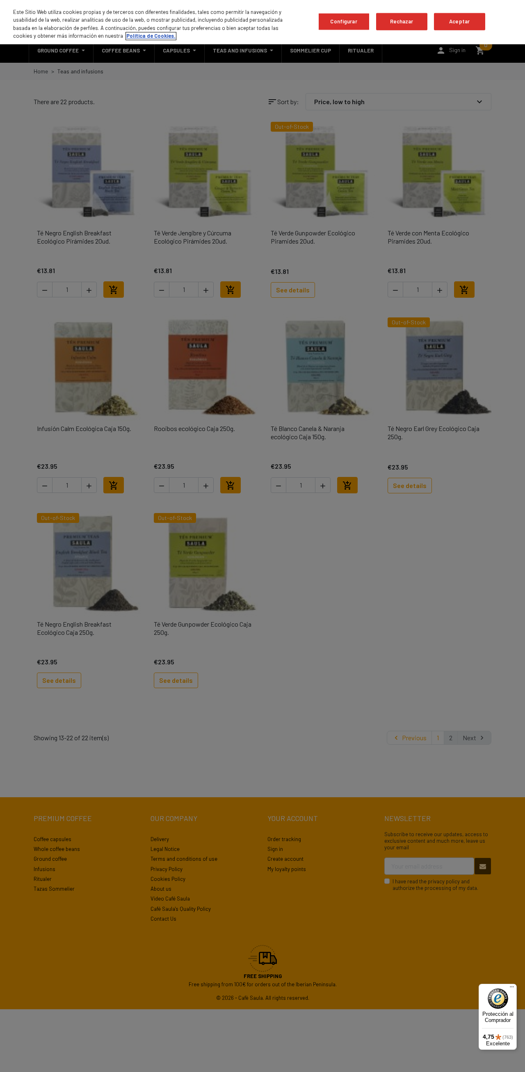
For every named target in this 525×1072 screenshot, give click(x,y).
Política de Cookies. (151, 36)
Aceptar (459, 21)
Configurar (343, 21)
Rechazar (401, 21)
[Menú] (512, 989)
